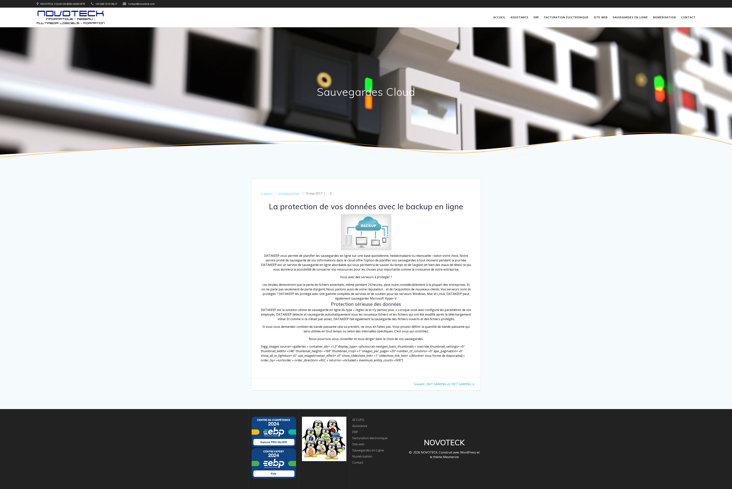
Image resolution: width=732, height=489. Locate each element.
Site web (601, 17)
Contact (688, 17)
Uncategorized (288, 193)
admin (268, 193)
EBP (536, 17)
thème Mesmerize (446, 457)
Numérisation (664, 17)
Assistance (519, 17)
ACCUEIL (499, 17)
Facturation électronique (566, 17)
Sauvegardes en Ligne (630, 17)
